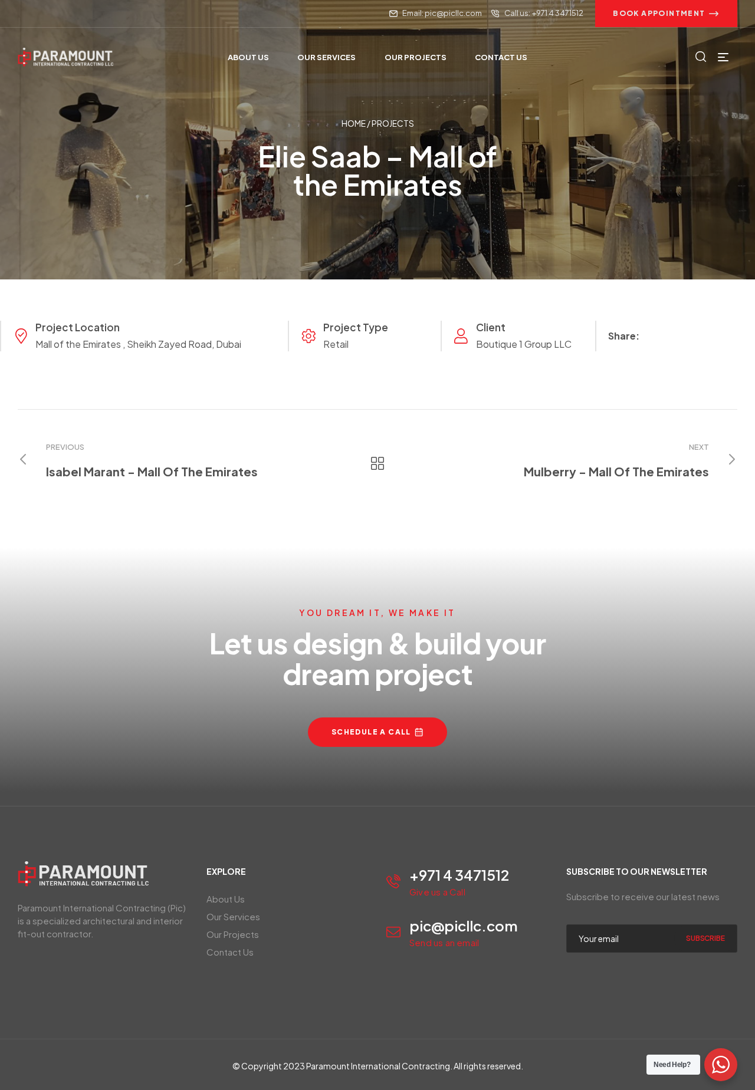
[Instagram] (42, 13)
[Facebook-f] (22, 13)
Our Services (233, 916)
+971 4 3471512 (459, 875)
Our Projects (232, 934)
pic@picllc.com (463, 925)
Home (354, 123)
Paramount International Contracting (378, 1066)
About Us (225, 898)
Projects (393, 123)
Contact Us (230, 951)
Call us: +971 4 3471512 (543, 13)
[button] (666, 13)
